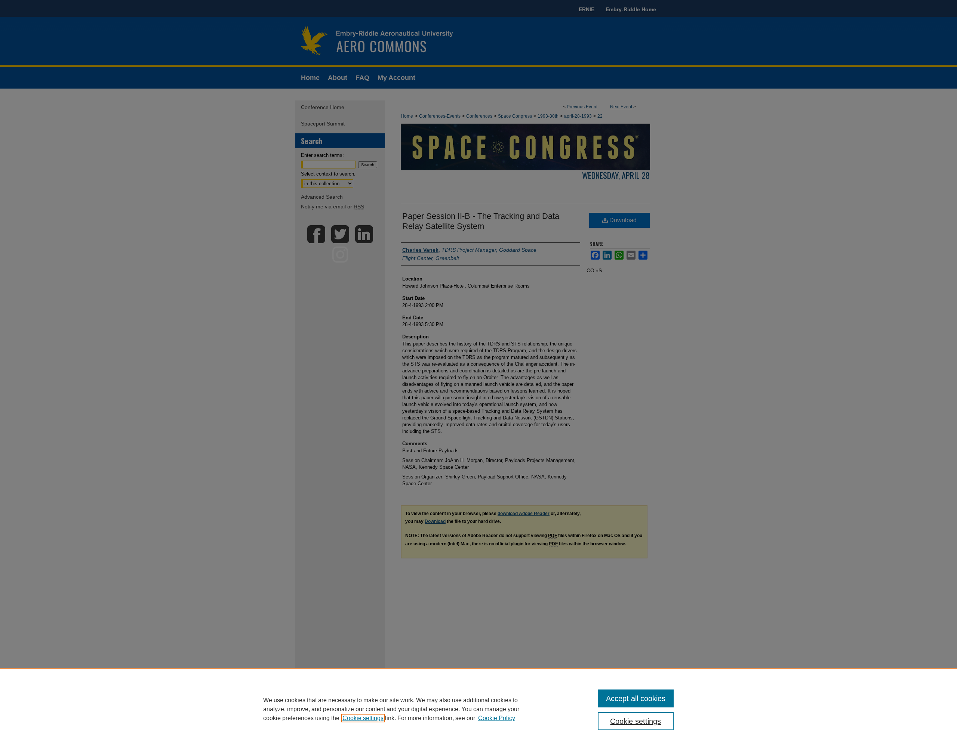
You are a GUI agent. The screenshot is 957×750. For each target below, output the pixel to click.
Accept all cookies (635, 698)
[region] (478, 709)
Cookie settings (363, 718)
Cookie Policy (496, 718)
